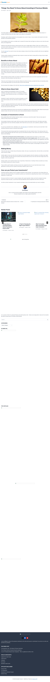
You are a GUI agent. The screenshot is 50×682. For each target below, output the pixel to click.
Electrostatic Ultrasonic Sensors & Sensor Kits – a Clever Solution (12, 201)
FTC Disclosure (4, 670)
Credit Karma (3, 658)
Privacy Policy (4, 668)
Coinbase (3, 660)
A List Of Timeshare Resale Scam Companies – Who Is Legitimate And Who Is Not (17, 651)
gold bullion (24, 126)
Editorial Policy (4, 673)
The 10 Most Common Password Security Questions (11, 650)
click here (6, 51)
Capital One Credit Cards (6, 656)
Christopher (4, 10)
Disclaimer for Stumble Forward (7, 672)
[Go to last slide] (3, 222)
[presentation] (8, 217)
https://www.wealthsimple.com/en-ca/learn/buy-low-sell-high (32, 85)
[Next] (47, 222)
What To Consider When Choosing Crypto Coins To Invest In (41, 225)
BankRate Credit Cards (5, 663)
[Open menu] (49, 2)
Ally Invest (3, 661)
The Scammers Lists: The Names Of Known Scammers (12, 648)
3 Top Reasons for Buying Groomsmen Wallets (40, 201)
